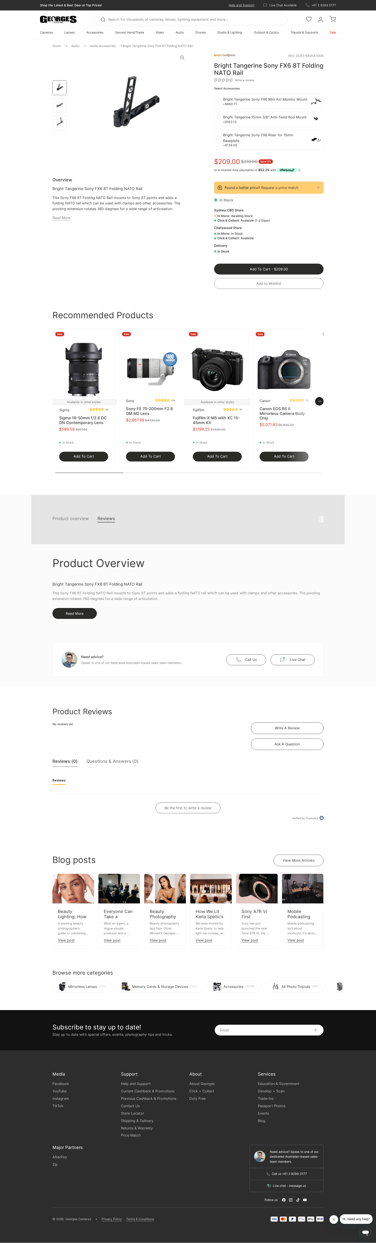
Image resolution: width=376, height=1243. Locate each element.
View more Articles (298, 860)
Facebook (60, 1083)
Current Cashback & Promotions (148, 1091)
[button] (58, 19)
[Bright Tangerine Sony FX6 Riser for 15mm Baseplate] (316, 140)
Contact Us (130, 1106)
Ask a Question (287, 744)
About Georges (202, 1083)
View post (66, 940)
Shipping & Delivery (137, 1120)
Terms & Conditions (140, 1219)
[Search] (104, 19)
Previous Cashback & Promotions (148, 1098)
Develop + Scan (271, 1091)
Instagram (60, 1098)
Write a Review (287, 728)
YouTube (59, 1091)
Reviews (106, 518)
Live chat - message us (289, 1185)
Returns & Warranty (137, 1128)
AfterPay (59, 1157)
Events (263, 1113)
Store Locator (132, 1113)
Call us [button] (251, 659)
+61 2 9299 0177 (323, 5)
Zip (55, 1164)
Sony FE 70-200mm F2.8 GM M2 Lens (149, 411)
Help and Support (241, 5)
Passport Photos (271, 1106)
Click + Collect (201, 1091)
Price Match (131, 1135)
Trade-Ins (266, 1098)
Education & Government (278, 1083)
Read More (61, 218)
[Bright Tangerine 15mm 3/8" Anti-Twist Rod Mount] (316, 119)
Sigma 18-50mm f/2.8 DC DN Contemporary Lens (83, 420)
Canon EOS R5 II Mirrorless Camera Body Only (282, 413)
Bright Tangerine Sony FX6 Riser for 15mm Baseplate (258, 138)
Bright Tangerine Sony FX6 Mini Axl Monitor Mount (265, 99)
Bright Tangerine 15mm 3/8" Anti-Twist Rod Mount (265, 117)
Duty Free (197, 1098)
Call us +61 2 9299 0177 (289, 1174)
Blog (261, 1120)
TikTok (57, 1106)
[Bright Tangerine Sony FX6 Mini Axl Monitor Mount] (316, 101)
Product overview (70, 518)
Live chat (298, 659)
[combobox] (191, 19)
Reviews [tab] (59, 780)
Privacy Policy (112, 1219)
